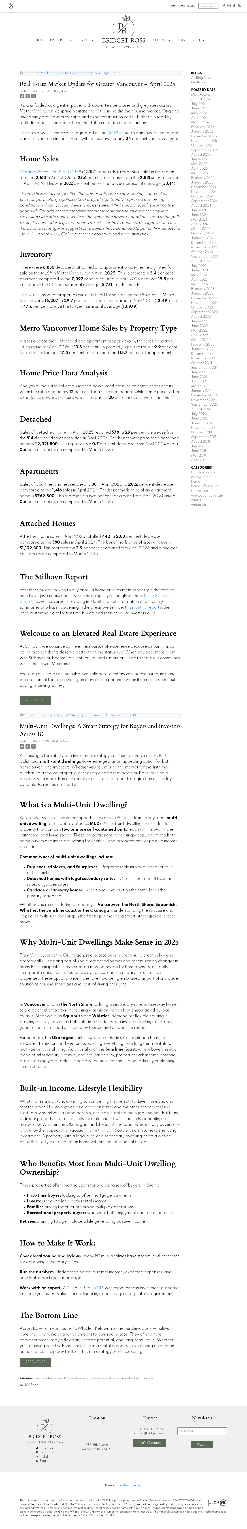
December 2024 (204, 187)
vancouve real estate (123, 1378)
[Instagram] (229, 6)
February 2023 (202, 289)
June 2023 (199, 270)
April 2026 (199, 118)
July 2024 (199, 210)
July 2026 (199, 104)
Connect (208, 6)
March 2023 (200, 284)
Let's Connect (150, 1442)
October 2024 (202, 196)
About (195, 40)
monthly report (145, 608)
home (73, 1378)
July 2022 (199, 321)
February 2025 (203, 178)
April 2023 (199, 279)
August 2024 (201, 205)
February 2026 (202, 127)
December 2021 (203, 353)
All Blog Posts (201, 78)
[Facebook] (224, 6)
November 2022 (204, 302)
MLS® (112, 133)
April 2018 (198, 460)
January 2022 (202, 349)
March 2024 (200, 229)
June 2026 (199, 108)
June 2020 (199, 418)
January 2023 (202, 293)
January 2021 (201, 391)
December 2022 (204, 298)
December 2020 (204, 395)
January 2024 (202, 238)
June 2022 (199, 326)
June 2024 (199, 215)
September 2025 (204, 150)
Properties (59, 40)
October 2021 (201, 363)
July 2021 (198, 372)
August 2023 (201, 261)
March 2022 (200, 340)
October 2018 (201, 432)
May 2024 (199, 219)
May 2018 (198, 455)
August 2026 (201, 99)
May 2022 (199, 330)
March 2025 (200, 173)
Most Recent (200, 94)
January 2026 (202, 131)
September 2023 (204, 256)
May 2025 (199, 164)
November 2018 (203, 427)
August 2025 (201, 154)
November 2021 (203, 358)
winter (138, 1378)
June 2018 (199, 451)
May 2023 (199, 275)
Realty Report (201, 82)
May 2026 (199, 113)
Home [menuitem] (40, 40)
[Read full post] (100, 75)
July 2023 (199, 266)
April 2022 (199, 335)
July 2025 (199, 159)
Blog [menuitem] (180, 40)
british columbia (43, 1378)
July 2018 (198, 446)
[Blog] (239, 6)
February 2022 (202, 344)
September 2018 (204, 437)
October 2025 (202, 145)
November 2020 (204, 400)
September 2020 (204, 404)
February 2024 (202, 233)
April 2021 (199, 381)
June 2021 (199, 377)
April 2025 (199, 168)
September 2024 (204, 201)
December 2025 (204, 136)
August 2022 (201, 316)
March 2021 (200, 386)
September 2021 (204, 367)
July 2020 (199, 414)
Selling (160, 40)
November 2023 (204, 247)
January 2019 (201, 423)
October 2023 (202, 252)
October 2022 (202, 307)
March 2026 (200, 122)
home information (87, 1378)
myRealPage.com (131, 1485)
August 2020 (201, 409)
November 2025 (204, 140)
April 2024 (199, 224)
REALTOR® (93, 1288)
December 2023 (204, 242)
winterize (148, 1378)
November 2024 (204, 191)
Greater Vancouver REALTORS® (50, 172)
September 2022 (204, 312)
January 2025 (202, 182)
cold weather (61, 1378)
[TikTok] (234, 6)
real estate (104, 1378)
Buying (83, 40)
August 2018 (200, 441)
